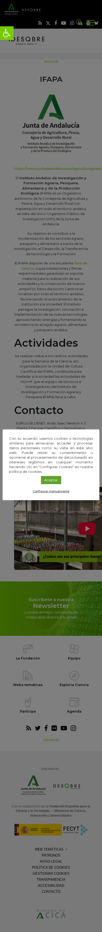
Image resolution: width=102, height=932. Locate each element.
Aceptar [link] (51, 480)
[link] (7, 33)
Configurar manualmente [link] (51, 491)
